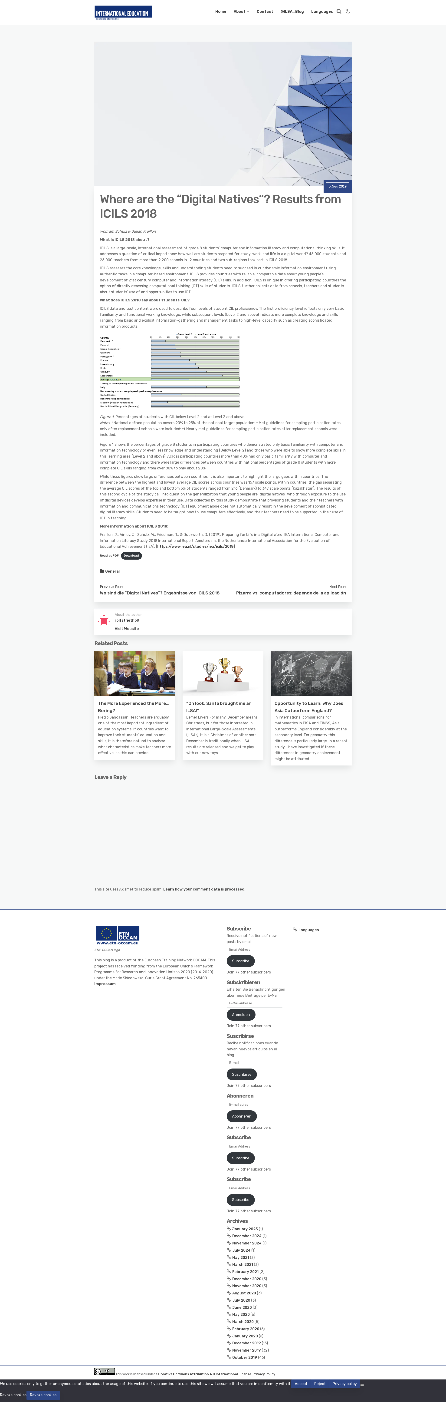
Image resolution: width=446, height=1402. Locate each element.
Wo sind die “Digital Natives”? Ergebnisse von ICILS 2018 (160, 593)
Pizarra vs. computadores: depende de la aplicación (291, 593)
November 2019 (246, 1350)
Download (131, 555)
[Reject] (362, 1385)
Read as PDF (109, 555)
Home (220, 11)
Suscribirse (241, 1074)
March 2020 (243, 1322)
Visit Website (127, 629)
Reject (320, 1384)
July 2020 (241, 1300)
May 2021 (240, 1257)
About (240, 11)
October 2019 (244, 1357)
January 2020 (245, 1336)
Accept (301, 1384)
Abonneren (241, 1116)
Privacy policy (345, 1384)
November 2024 (247, 1243)
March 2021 (242, 1264)
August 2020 (244, 1293)
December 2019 (246, 1343)
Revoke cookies (43, 1395)
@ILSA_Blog (292, 11)
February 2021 (245, 1272)
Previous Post (111, 587)
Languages (322, 11)
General (112, 571)
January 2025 (245, 1229)
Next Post (337, 587)
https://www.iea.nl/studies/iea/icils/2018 (195, 546)
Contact (265, 11)
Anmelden (241, 1015)
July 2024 (241, 1250)
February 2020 (245, 1329)
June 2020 (242, 1307)
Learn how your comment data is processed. (204, 889)
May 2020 (241, 1314)
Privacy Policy (264, 1374)
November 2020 (246, 1286)
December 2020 (246, 1279)
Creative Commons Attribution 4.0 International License (204, 1374)
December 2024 (247, 1236)
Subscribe (240, 961)
